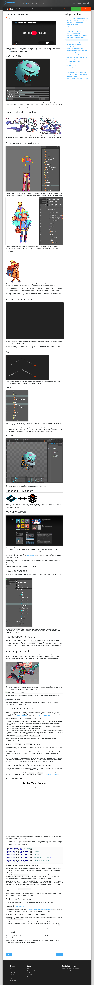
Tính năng (18, 8)
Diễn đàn (34, 3)
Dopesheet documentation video (74, 48)
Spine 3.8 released (17, 14)
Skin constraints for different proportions (76, 20)
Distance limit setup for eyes (73, 24)
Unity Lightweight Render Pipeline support (77, 37)
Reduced (10, 744)
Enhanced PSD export (19, 490)
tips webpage (30, 555)
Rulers (10, 435)
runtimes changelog (20, 928)
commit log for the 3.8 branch (42, 715)
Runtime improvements (20, 708)
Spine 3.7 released (71, 59)
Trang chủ (21, 3)
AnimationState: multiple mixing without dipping (78, 74)
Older (9, 955)
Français (84, 3)
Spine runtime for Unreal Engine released (77, 78)
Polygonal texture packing (21, 112)
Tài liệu (29, 972)
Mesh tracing (13, 55)
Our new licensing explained (73, 44)
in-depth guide (24, 347)
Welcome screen (16, 511)
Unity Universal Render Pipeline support (76, 22)
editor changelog (42, 49)
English (74, 3)
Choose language (16, 980)
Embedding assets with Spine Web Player (77, 18)
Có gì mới (66, 8)
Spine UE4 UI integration (72, 46)
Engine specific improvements (20, 899)
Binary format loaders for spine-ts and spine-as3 (29, 765)
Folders (10, 387)
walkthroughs (9, 551)
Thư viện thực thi (36, 8)
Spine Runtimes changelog (20, 715)
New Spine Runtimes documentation (76, 80)
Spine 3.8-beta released (72, 52)
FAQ (52, 8)
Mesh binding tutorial (71, 29)
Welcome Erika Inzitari (72, 65)
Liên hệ (42, 3)
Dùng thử (76, 8)
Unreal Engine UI (19, 906)
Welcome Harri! (70, 63)
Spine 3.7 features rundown (73, 55)
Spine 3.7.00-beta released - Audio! (75, 67)
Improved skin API (14, 778)
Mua (86, 8)
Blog (11, 970)
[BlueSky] (87, 3)
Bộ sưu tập (27, 8)
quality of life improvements (36, 905)
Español (79, 3)
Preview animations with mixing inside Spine (78, 72)
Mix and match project (19, 299)
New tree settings (16, 570)
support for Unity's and (40, 909)
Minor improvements (18, 651)
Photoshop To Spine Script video (74, 42)
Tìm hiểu (46, 8)
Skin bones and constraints (22, 143)
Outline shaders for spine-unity (74, 27)
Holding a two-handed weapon (74, 33)
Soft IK (10, 352)
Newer (59, 955)
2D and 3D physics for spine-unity (75, 31)
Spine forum (21, 948)
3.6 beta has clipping (71, 76)
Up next (10, 932)
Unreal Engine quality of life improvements (77, 50)
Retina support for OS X (20, 636)
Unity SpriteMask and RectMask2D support (77, 57)
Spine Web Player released (73, 61)
